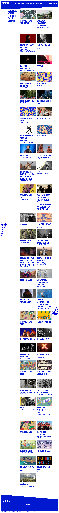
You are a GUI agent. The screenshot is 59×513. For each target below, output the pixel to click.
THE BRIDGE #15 (43, 354)
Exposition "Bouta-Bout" (25, 300)
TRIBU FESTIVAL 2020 (26, 372)
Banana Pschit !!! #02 (44, 323)
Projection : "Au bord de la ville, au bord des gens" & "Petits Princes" (27, 261)
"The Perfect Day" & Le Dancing (44, 372)
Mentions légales (9, 511)
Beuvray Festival (27, 467)
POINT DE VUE (25, 240)
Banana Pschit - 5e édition (27, 84)
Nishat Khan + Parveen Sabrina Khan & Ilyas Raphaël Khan (27, 175)
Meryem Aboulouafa (25, 67)
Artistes (27, 4)
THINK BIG (24, 224)
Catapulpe (23, 511)
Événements (17, 4)
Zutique (2, 511)
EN (50, 3)
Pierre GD (20, 511)
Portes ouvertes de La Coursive (43, 391)
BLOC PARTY (24, 407)
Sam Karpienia (43, 171)
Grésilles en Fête (43, 118)
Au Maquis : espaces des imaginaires (42, 23)
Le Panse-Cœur (26, 450)
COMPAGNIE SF (25, 390)
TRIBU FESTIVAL (42, 83)
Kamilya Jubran (43, 45)
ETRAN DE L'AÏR (26, 280)
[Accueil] (5, 3)
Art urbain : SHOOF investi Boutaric (42, 282)
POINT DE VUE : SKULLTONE (26, 355)
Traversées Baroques (41, 433)
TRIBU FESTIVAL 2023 (42, 136)
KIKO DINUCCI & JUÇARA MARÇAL (43, 241)
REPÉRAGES (24, 484)
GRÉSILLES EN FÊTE (27, 101)
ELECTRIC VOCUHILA (27, 339)
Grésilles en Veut (44, 450)
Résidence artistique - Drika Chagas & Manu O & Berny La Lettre (44, 303)
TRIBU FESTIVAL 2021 (26, 322)
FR (49, 3)
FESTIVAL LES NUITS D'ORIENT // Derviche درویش (44, 260)
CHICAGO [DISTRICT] (44, 155)
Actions (23, 4)
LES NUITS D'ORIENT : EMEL (44, 102)
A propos (37, 4)
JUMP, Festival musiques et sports (42, 410)
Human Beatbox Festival (43, 468)
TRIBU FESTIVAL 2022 (26, 196)
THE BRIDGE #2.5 (43, 339)
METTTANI (40, 66)
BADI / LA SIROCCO (44, 224)
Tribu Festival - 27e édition (26, 22)
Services (32, 4)
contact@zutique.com (41, 502)
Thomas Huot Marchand (34, 511)
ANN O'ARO (24, 155)
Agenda (41, 4)
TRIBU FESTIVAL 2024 (26, 119)
